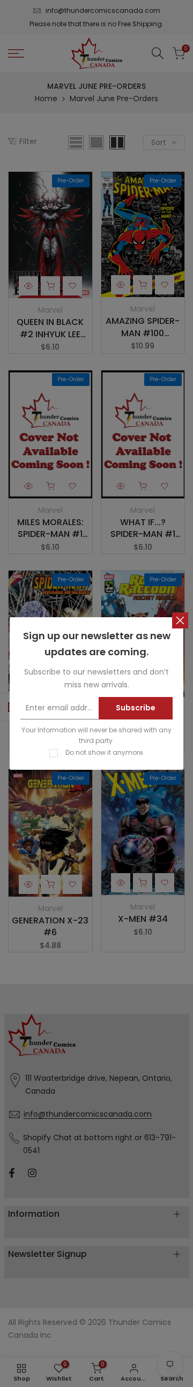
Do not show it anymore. (104, 752)
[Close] (180, 620)
